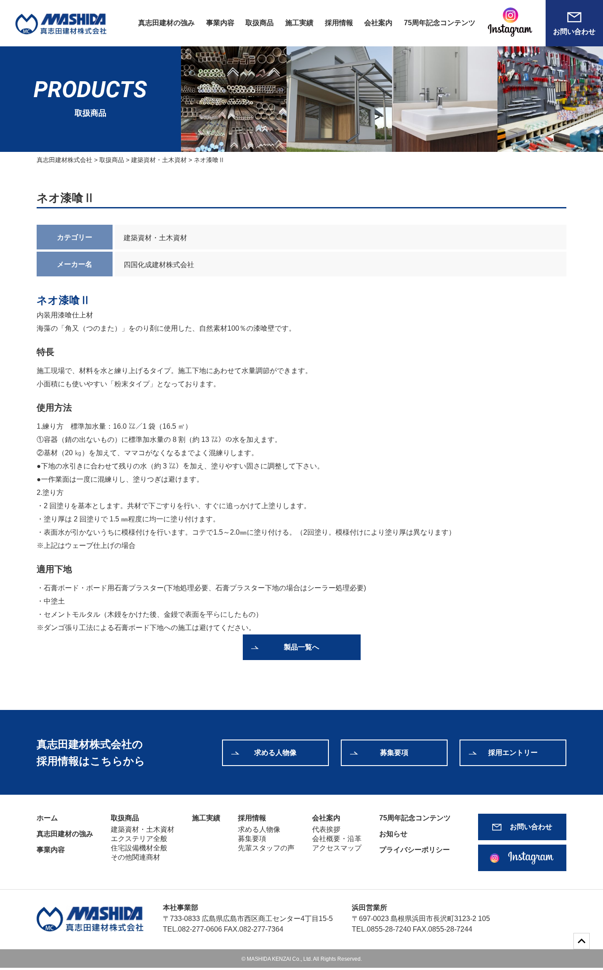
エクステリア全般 (139, 838)
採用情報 (339, 22)
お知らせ (393, 834)
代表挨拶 (326, 829)
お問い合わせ (574, 31)
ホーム (47, 818)
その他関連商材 (135, 857)
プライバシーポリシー (414, 849)
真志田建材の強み (166, 22)
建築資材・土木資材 (142, 829)
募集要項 (394, 752)
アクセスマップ (337, 848)
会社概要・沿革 (337, 838)
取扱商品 (259, 22)
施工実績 (299, 22)
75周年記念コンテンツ (439, 22)
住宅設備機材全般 (139, 848)
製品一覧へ (301, 647)
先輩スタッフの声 (266, 848)
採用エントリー (513, 752)
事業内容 (220, 22)
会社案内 (378, 22)
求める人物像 (275, 752)
